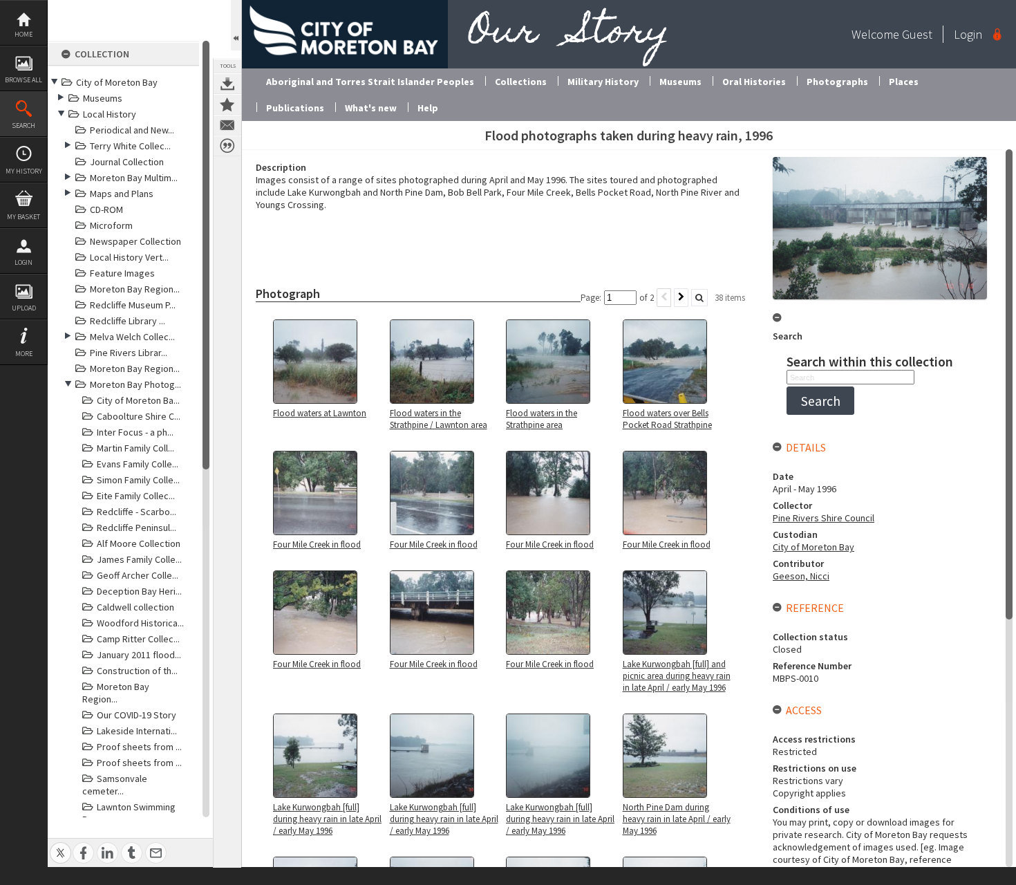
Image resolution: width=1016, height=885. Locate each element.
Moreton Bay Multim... (134, 177)
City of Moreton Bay (117, 82)
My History (24, 171)
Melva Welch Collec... (132, 336)
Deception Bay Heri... (139, 591)
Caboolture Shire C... (138, 416)
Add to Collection (227, 104)
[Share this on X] (60, 845)
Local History (109, 114)
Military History (603, 81)
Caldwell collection (135, 607)
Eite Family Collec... (136, 496)
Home (23, 34)
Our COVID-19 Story (136, 715)
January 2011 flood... (139, 655)
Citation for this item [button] (227, 146)
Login (23, 262)
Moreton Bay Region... (135, 289)
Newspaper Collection (135, 241)
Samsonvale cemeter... (114, 784)
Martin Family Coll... (135, 448)
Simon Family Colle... (138, 480)
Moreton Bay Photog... (135, 384)
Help (427, 108)
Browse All (23, 79)
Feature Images (122, 273)
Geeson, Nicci (801, 576)
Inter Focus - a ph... (135, 432)
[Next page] (681, 297)
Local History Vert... (129, 257)
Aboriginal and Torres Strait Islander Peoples (370, 81)
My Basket (23, 216)
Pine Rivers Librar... (128, 352)
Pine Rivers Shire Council (823, 518)
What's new (371, 108)
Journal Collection (127, 162)
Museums (102, 98)
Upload (24, 308)
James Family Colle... (139, 559)
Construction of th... (137, 670)
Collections (521, 81)
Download (227, 83)
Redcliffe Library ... (127, 321)
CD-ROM (106, 209)
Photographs (837, 81)
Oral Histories (754, 81)
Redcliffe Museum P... (133, 305)
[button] (820, 401)
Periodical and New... (132, 130)
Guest (917, 34)
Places (904, 81)
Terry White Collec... (130, 146)
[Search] (699, 297)
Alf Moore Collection (138, 543)
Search (23, 125)
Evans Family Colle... (137, 464)
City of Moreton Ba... (138, 400)
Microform (111, 225)
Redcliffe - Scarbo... (136, 511)
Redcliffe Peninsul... (136, 527)
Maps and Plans (121, 193)
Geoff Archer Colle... (137, 575)
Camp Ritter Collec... (138, 639)
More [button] (23, 353)
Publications (295, 108)
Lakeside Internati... (137, 731)
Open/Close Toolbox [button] (236, 25)
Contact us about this (227, 125)
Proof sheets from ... (139, 746)
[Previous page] (664, 297)
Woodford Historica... (140, 623)
